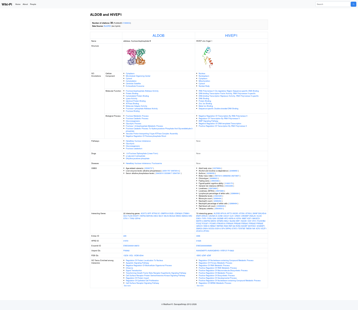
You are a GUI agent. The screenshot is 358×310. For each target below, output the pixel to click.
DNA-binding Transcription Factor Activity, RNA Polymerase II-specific (227, 93)
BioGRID (107, 26)
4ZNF (209, 255)
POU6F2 (212, 223)
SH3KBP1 (261, 226)
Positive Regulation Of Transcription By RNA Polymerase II (223, 126)
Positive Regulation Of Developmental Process (218, 278)
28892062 (227, 175)
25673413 (218, 175)
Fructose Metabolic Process (137, 116)
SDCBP (244, 226)
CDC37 (226, 215)
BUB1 (171, 213)
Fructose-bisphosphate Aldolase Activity (142, 90)
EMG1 (198, 218)
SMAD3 (199, 228)
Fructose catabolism (134, 148)
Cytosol (129, 78)
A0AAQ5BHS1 (214, 250)
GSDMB (220, 218)
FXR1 (204, 218)
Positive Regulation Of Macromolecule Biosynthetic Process (223, 270)
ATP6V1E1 (156, 213)
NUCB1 (244, 221)
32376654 (217, 168)
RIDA (226, 226)
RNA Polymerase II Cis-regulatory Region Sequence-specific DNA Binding (229, 90)
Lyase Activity (131, 98)
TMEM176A (250, 228)
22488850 (233, 170)
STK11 (126, 218)
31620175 (229, 183)
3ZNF (204, 255)
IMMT (244, 218)
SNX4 (205, 228)
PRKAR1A (221, 223)
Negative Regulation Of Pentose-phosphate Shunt (146, 136)
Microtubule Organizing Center (138, 76)
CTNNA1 (186, 213)
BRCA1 (205, 215)
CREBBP (245, 215)
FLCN (130, 215)
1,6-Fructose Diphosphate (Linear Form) (142, 153)
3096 (198, 235)
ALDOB (158, 35)
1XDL (131, 255)
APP (149, 213)
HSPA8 (143, 215)
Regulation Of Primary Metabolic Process (215, 262)
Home (17, 4)
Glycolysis (130, 143)
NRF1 (238, 221)
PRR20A (229, 223)
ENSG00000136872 (131, 245)
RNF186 (232, 226)
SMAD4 (185, 215)
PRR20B (237, 223)
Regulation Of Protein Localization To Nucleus (144, 260)
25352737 (149, 168)
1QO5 (125, 255)
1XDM (136, 255)
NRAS (178, 215)
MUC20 (172, 215)
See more (127, 285)
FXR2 (209, 218)
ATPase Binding (132, 103)
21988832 (126, 23)
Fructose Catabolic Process (137, 118)
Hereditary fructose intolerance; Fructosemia (144, 163)
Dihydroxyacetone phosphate (137, 158)
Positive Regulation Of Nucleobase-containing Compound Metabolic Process (230, 280)
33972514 (175, 170)
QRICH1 (199, 226)
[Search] (353, 4)
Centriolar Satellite (133, 83)
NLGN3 (232, 221)
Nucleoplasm (204, 76)
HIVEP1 (231, 35)
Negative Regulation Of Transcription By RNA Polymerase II (223, 116)
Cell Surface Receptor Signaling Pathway (142, 283)
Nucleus (202, 73)
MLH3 (166, 215)
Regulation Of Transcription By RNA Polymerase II (219, 118)
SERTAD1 (252, 226)
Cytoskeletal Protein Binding (137, 96)
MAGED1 (256, 218)
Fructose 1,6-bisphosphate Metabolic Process (144, 126)
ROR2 (238, 226)
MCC (156, 215)
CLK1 (232, 215)
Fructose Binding (133, 111)
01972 (125, 240)
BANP (255, 213)
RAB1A (206, 226)
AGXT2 (144, 213)
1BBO (198, 255)
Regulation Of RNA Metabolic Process (214, 265)
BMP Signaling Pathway (208, 121)
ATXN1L (248, 213)
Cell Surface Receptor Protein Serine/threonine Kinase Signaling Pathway (155, 275)
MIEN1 (213, 221)
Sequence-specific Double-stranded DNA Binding (218, 108)
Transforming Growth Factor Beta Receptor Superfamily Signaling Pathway (156, 273)
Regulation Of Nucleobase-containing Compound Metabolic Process (226, 260)
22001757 (166, 170)
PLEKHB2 (261, 221)
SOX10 (218, 228)
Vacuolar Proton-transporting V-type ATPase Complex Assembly (152, 133)
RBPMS (220, 226)
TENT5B (241, 228)
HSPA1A (231, 218)
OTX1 (254, 221)
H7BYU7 (223, 250)
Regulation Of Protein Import (137, 278)
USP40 (137, 218)
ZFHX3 (206, 231)
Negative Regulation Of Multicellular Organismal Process (149, 265)
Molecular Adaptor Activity (136, 106)
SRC (190, 215)
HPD (226, 218)
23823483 (218, 196)
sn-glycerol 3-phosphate (135, 156)
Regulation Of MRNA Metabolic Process (215, 283)
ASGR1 (235, 213)
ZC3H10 (199, 231)
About (25, 4)
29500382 (215, 180)
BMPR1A (165, 213)
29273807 (235, 175)
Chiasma (129, 268)
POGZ (198, 223)
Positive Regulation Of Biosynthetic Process (217, 275)
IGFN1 (238, 218)
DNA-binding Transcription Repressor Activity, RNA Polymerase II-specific (229, 96)
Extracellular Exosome (135, 86)
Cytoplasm (130, 73)
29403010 (160, 173)
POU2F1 (205, 223)
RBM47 (213, 226)
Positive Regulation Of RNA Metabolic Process (218, 268)
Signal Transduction (134, 270)
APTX (229, 213)
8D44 (141, 255)
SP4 (223, 228)
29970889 (213, 188)
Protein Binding (132, 93)
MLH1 (161, 215)
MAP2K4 (150, 215)
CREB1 (238, 215)
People (33, 4)
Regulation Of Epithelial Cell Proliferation (142, 280)
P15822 (231, 250)
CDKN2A (178, 213)
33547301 (176, 173)
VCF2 (258, 228)
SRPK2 (228, 228)
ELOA (259, 215)
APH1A (223, 213)
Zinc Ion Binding (205, 103)
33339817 (168, 173)
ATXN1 (242, 213)
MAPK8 (207, 221)
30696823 (213, 178)
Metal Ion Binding (206, 106)
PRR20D (252, 223)
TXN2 (131, 218)
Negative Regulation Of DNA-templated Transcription (220, 123)
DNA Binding (204, 98)
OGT (249, 221)
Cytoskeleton (131, 81)
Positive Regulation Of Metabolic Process (216, 273)
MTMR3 (220, 221)
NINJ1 (226, 221)
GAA (214, 218)
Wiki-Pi (7, 4)
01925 (198, 240)
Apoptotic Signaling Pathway (137, 262)
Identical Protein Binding (136, 101)
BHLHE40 (262, 213)
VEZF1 (264, 228)
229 (124, 235)
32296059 (211, 173)
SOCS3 (211, 228)
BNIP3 (199, 215)
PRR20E (259, 223)
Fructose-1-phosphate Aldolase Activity (142, 108)
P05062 (126, 250)
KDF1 (249, 218)
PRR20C (244, 223)
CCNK (220, 215)
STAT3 (234, 228)
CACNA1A (213, 215)
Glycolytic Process (133, 123)
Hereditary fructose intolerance (138, 141)
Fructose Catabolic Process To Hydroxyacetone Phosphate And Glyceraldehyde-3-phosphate (159, 129)
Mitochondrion (204, 81)
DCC (125, 215)
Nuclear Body (204, 86)
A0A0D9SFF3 (201, 250)
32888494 (235, 193)
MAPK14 (199, 221)
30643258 (229, 185)
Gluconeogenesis (133, 121)
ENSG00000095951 (204, 245)
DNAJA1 (252, 215)
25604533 (219, 208)
